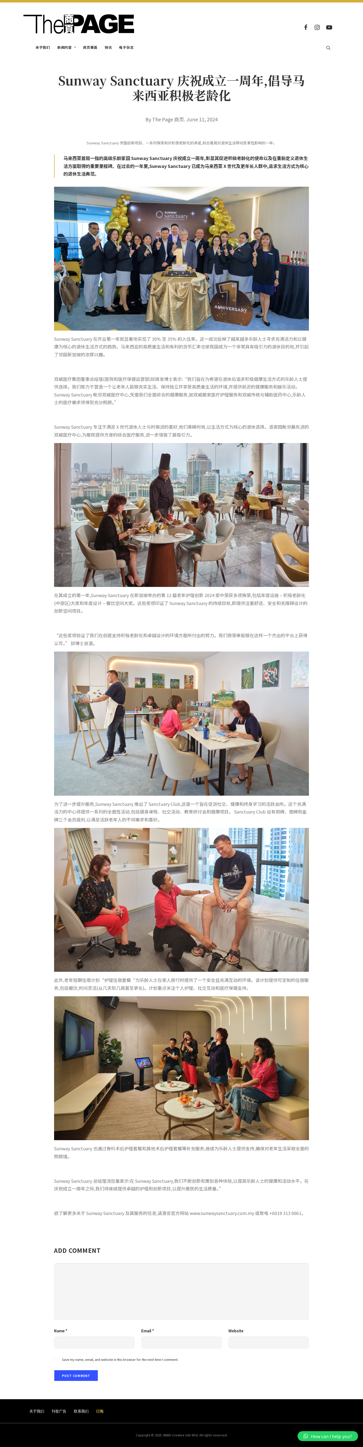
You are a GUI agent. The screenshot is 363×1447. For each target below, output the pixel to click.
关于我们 (43, 47)
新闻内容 (64, 47)
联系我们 (81, 1411)
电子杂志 (126, 47)
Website (235, 1330)
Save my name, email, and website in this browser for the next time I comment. (120, 1359)
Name (60, 1330)
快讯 (108, 47)
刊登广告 (59, 1411)
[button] (328, 1436)
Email (147, 1330)
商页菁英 (90, 47)
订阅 (99, 1411)
